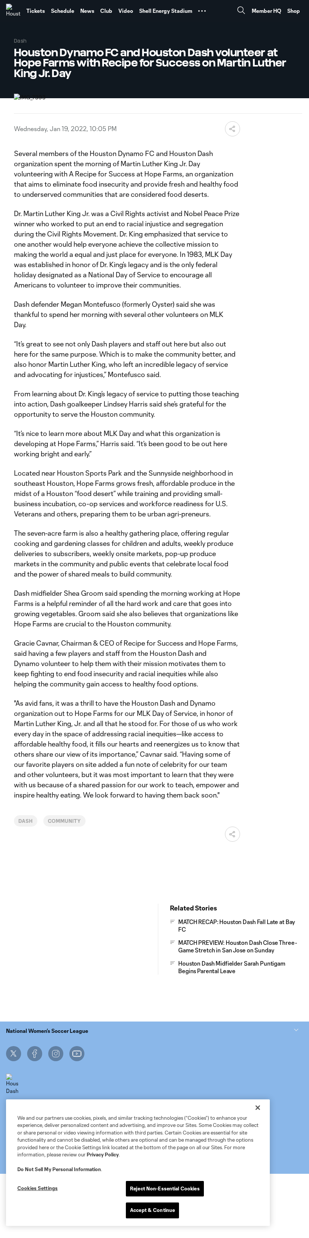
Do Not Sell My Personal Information (59, 1169)
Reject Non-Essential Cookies (165, 1188)
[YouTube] (76, 1053)
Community (64, 821)
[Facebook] (34, 1053)
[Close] (257, 1107)
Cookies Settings (37, 1188)
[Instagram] (55, 1053)
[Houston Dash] (13, 11)
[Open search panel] (241, 11)
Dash (25, 821)
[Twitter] (13, 1053)
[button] (202, 11)
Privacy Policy (103, 1154)
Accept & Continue (152, 1210)
